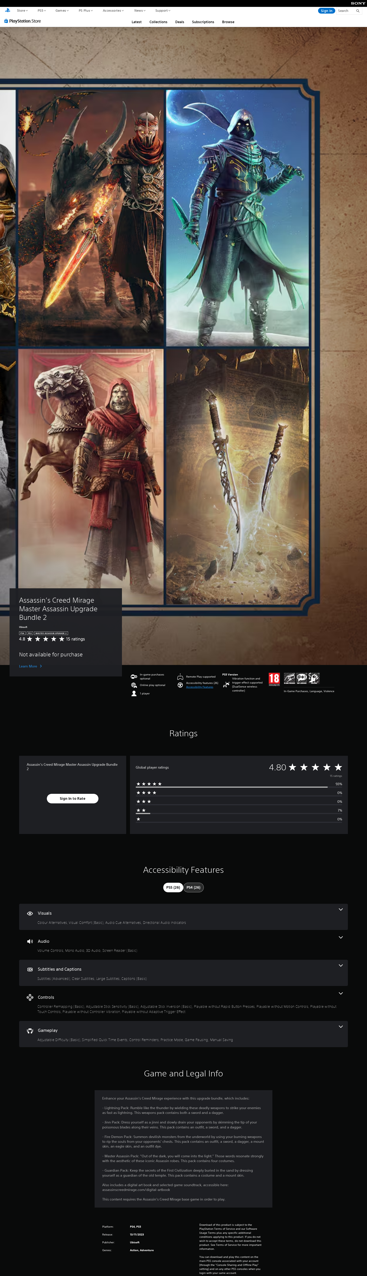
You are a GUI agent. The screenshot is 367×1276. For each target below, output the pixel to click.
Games (60, 10)
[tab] (173, 887)
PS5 (40, 10)
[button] (199, 687)
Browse (228, 22)
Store (21, 10)
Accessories (112, 10)
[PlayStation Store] (24, 21)
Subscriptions (203, 22)
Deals (179, 22)
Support (161, 10)
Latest (137, 22)
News (138, 10)
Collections (158, 22)
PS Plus (84, 10)
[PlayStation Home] (7, 11)
